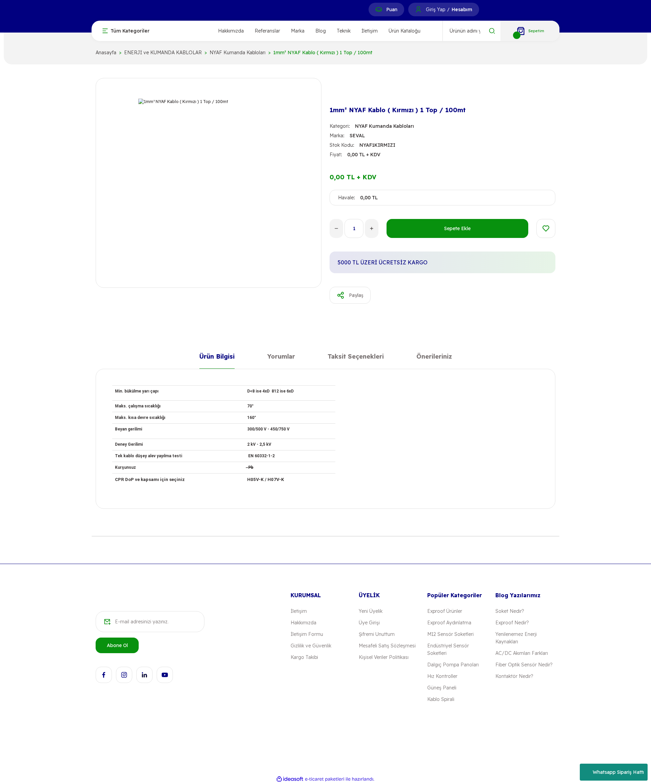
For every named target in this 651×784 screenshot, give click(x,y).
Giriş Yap (435, 9)
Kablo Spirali (440, 699)
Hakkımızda (231, 31)
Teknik (344, 31)
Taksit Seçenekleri (356, 357)
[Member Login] (418, 9)
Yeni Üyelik (370, 611)
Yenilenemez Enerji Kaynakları (516, 638)
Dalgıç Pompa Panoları (453, 665)
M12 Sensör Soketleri (450, 634)
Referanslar (267, 31)
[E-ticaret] (324, 779)
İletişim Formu (307, 634)
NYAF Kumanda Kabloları (384, 126)
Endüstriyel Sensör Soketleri (448, 649)
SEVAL (357, 136)
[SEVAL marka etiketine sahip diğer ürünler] (340, 92)
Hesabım (462, 9)
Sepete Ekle (457, 228)
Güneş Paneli (441, 688)
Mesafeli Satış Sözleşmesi (387, 646)
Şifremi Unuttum (377, 634)
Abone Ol (117, 645)
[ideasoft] (289, 779)
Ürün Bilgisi (217, 357)
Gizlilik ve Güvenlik (311, 646)
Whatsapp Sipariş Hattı (618, 772)
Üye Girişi (369, 623)
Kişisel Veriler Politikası (384, 657)
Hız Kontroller (442, 676)
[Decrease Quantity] (336, 228)
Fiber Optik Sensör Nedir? (523, 665)
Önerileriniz (434, 357)
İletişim (369, 31)
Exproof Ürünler (444, 611)
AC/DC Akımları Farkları (521, 653)
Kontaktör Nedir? (514, 676)
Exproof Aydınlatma (449, 623)
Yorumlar (281, 357)
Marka (297, 31)
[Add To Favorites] (545, 228)
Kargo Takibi (304, 657)
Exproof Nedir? (512, 623)
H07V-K (276, 479)
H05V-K (255, 479)
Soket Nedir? (509, 611)
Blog (320, 31)
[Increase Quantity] (371, 228)
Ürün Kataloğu (404, 31)
